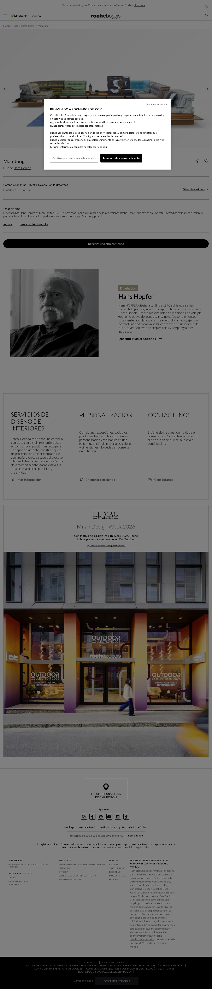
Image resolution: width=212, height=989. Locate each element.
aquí (105, 146)
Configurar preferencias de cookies (74, 158)
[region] (107, 134)
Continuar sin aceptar (157, 104)
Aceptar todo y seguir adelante (121, 158)
